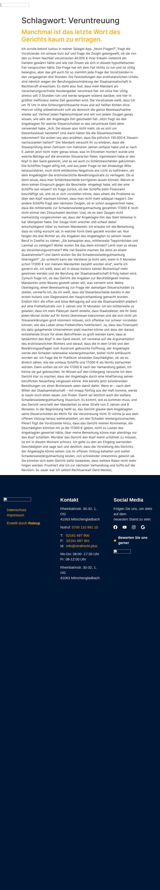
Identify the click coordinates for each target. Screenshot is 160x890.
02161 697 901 (78, 541)
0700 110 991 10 (85, 527)
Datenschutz (16, 510)
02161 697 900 (77, 535)
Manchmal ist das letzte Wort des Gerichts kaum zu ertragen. (70, 35)
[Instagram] (102, 7)
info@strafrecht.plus (81, 546)
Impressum (15, 515)
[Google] (111, 7)
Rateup (34, 523)
